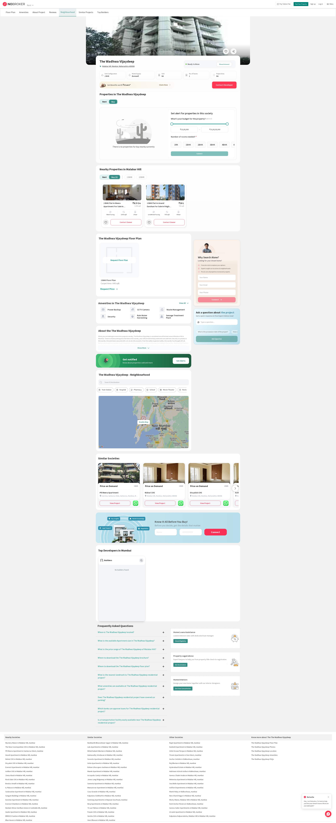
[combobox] (146, 382)
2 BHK (141, 177)
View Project (115, 503)
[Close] (328, 797)
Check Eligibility (180, 641)
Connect (215, 299)
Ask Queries (217, 339)
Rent (29, 5)
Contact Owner (126, 222)
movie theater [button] (168, 390)
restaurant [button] (186, 390)
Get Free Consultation (183, 688)
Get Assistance (180, 665)
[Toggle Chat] (328, 814)
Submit (199, 153)
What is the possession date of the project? (213, 332)
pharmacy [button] (138, 390)
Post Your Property (301, 4)
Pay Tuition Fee (285, 4)
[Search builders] (141, 560)
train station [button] (106, 390)
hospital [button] (122, 390)
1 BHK (129, 177)
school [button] (152, 390)
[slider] (171, 124)
